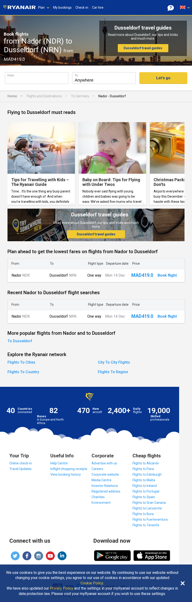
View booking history (65, 474)
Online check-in (20, 463)
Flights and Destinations (44, 96)
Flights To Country (23, 372)
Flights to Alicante (146, 463)
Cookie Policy (92, 583)
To (76, 75)
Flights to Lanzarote (147, 508)
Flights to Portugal (146, 491)
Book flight (167, 275)
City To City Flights (114, 362)
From (10, 75)
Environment (101, 502)
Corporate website (105, 474)
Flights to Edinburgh (147, 474)
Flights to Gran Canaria (149, 502)
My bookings (62, 7)
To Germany (80, 96)
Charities (98, 497)
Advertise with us (104, 463)
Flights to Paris (143, 469)
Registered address (106, 491)
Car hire (97, 7)
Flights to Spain (144, 497)
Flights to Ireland (145, 486)
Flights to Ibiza (143, 514)
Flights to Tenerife (146, 525)
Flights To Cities (21, 362)
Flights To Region (113, 372)
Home (12, 96)
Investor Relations (105, 486)
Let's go (163, 78)
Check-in (81, 7)
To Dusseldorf (19, 341)
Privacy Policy (61, 588)
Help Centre (59, 463)
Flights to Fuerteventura (150, 519)
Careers (97, 469)
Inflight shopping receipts (68, 469)
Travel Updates (20, 469)
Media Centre (101, 480)
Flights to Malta (144, 480)
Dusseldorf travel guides (143, 48)
